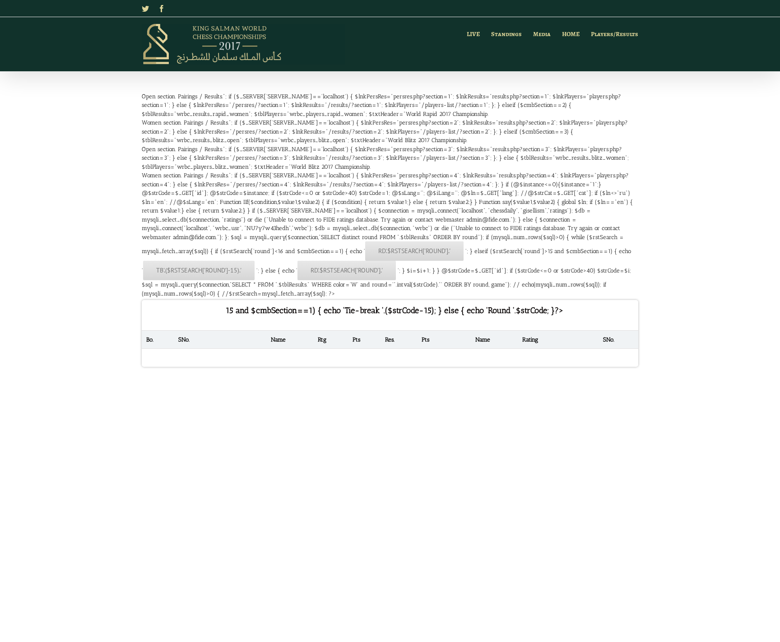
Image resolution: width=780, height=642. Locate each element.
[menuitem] (479, 33)
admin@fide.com (488, 219)
